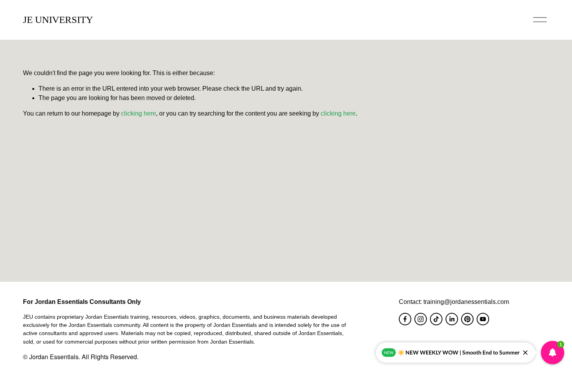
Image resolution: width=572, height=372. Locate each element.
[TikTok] (436, 319)
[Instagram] (420, 319)
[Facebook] (405, 319)
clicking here (138, 113)
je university (58, 19)
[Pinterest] (467, 319)
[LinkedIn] (452, 319)
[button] (552, 352)
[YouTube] (483, 319)
